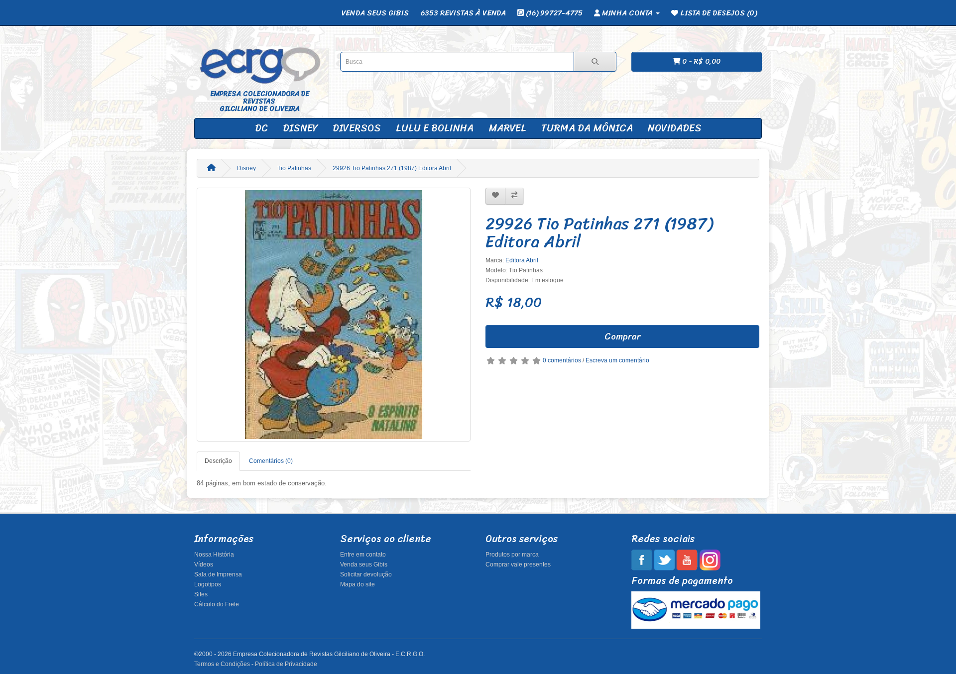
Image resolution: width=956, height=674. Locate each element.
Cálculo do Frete (216, 604)
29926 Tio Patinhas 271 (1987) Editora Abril (392, 168)
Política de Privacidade (286, 664)
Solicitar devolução (366, 574)
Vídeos (203, 564)
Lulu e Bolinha (435, 128)
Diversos (357, 128)
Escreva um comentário (617, 360)
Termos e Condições (222, 664)
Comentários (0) (271, 460)
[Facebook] (641, 559)
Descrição (218, 460)
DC (261, 128)
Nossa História (214, 554)
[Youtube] (687, 559)
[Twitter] (664, 559)
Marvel (507, 128)
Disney (300, 128)
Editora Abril (521, 260)
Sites (201, 594)
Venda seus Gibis (363, 564)
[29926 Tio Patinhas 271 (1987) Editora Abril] (334, 315)
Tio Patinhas (294, 168)
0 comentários (562, 360)
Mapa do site (357, 584)
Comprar (622, 336)
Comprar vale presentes (518, 564)
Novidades (675, 128)
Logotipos (207, 584)
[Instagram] (709, 559)
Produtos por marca (512, 554)
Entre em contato (363, 554)
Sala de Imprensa (218, 574)
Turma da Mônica (587, 128)
